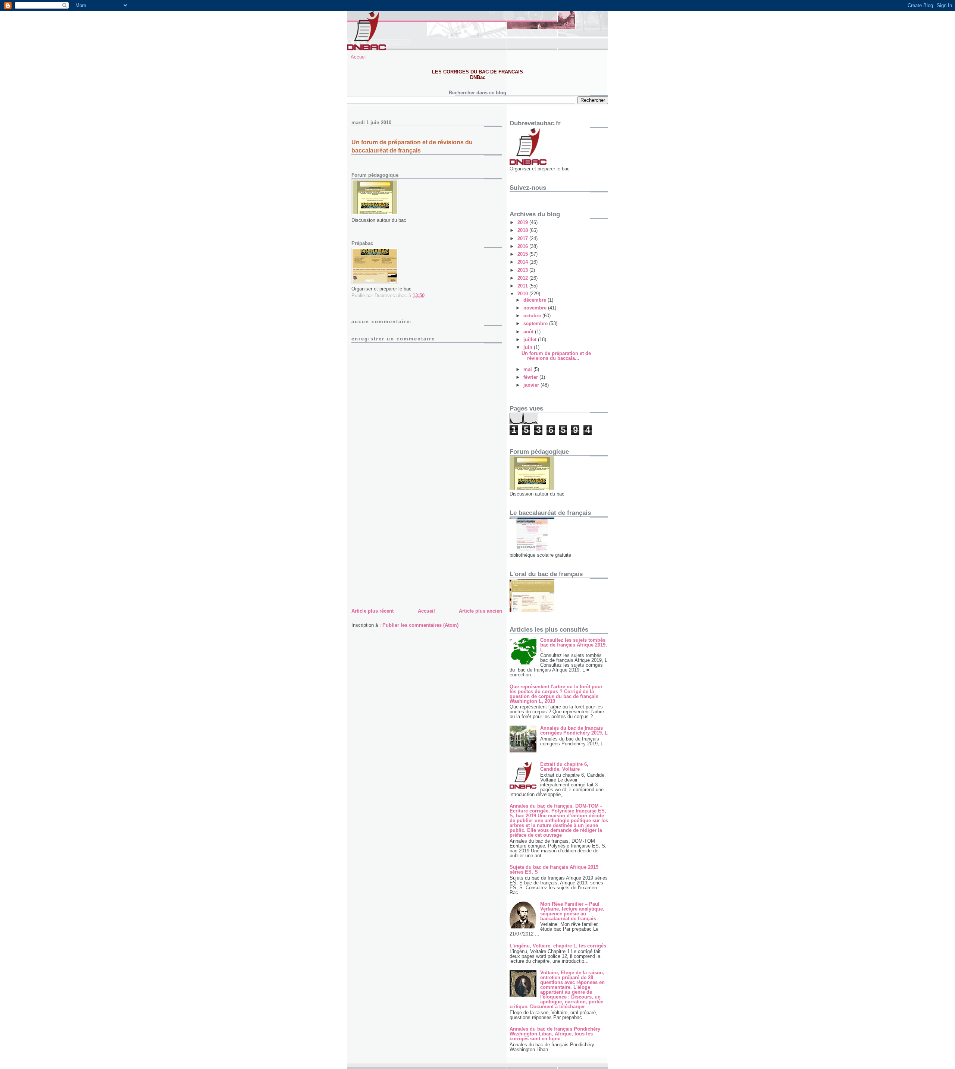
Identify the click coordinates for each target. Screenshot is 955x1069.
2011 (523, 286)
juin (528, 347)
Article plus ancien (480, 611)
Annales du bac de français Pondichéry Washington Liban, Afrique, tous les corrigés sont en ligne (555, 1033)
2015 (523, 254)
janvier (532, 385)
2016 (523, 246)
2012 (523, 278)
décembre (535, 300)
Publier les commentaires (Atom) (420, 625)
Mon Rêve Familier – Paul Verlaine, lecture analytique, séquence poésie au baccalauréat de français (572, 911)
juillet (530, 339)
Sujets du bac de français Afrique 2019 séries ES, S (554, 869)
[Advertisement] (407, 554)
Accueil (359, 57)
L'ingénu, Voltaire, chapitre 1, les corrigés (558, 946)
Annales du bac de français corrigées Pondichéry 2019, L (574, 730)
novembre (535, 308)
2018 (523, 230)
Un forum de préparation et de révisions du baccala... (556, 355)
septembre (536, 323)
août (529, 331)
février (531, 377)
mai (528, 369)
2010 (523, 293)
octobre (532, 315)
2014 (523, 262)
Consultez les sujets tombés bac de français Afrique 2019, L (573, 645)
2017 (523, 238)
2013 (523, 270)
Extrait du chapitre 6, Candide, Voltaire (564, 766)
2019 (523, 222)
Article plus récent (372, 611)
